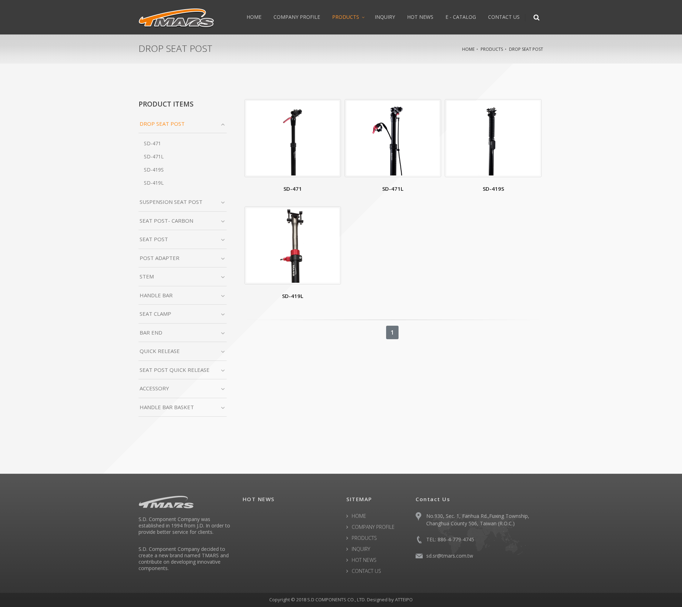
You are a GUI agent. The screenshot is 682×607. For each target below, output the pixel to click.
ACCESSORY (154, 388)
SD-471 (152, 143)
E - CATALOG (460, 16)
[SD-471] (292, 138)
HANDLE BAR (156, 295)
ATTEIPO (404, 599)
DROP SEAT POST (526, 49)
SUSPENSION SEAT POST (171, 201)
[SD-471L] (392, 138)
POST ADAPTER (159, 257)
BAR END (151, 332)
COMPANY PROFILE (297, 16)
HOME (254, 16)
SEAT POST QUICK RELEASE (175, 369)
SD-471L (154, 156)
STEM (147, 276)
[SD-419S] (493, 138)
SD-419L (154, 182)
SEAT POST (154, 239)
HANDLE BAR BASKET (167, 407)
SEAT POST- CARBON (166, 220)
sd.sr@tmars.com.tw (449, 555)
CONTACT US (504, 16)
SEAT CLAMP (155, 313)
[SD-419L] (292, 245)
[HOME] (177, 17)
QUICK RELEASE (160, 350)
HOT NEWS (420, 16)
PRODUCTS (345, 16)
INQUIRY (385, 16)
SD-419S (154, 169)
